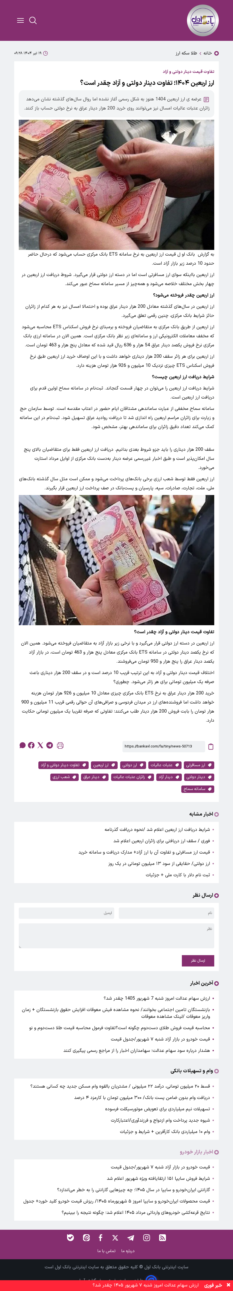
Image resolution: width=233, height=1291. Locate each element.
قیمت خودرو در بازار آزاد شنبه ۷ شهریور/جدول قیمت (160, 1039)
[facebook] (31, 745)
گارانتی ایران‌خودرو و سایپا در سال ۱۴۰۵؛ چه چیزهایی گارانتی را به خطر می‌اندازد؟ (133, 1190)
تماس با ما (107, 1251)
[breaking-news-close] (228, 1285)
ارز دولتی (129, 765)
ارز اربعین (101, 765)
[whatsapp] (22, 745)
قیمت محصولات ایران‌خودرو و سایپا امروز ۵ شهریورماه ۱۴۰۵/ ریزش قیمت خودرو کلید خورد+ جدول (116, 1201)
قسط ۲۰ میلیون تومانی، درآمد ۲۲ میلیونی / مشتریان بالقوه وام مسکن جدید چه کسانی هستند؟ (120, 1086)
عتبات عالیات (161, 765)
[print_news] (60, 747)
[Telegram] (130, 1237)
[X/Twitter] (114, 1237)
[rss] (162, 1237)
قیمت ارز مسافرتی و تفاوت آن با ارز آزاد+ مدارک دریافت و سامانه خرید (144, 852)
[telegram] (49, 745)
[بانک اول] (203, 20)
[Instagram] (146, 1237)
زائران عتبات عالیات (129, 777)
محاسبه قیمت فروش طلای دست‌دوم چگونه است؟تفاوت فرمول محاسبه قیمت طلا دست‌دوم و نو (119, 1028)
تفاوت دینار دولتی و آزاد (60, 765)
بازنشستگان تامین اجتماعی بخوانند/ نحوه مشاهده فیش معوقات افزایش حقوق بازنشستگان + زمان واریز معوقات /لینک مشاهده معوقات (116, 1013)
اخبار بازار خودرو (196, 1152)
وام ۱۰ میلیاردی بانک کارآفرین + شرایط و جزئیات (165, 1131)
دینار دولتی (195, 777)
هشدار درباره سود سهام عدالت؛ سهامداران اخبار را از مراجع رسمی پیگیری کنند (136, 1050)
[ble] (70, 1237)
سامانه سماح (194, 789)
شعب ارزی (61, 777)
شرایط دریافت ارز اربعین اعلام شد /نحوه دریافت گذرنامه (157, 829)
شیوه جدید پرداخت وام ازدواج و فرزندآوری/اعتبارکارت (160, 1120)
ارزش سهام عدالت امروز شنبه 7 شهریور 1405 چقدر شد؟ (157, 998)
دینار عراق (91, 777)
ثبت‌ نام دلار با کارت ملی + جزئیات (178, 875)
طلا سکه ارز (186, 53)
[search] (33, 20)
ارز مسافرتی (195, 765)
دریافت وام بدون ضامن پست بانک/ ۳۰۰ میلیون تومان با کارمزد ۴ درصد (142, 1097)
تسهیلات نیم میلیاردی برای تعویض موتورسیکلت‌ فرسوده (157, 1109)
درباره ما (128, 1251)
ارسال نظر (198, 961)
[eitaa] (86, 1237)
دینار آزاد (166, 777)
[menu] (20, 20)
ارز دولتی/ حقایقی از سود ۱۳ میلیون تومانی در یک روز (159, 863)
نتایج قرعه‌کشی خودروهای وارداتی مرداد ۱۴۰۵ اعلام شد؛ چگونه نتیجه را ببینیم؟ (136, 1212)
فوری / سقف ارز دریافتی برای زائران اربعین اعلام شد (161, 841)
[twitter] (40, 745)
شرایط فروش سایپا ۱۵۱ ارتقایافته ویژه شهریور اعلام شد (158, 1178)
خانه (207, 53)
